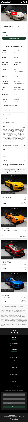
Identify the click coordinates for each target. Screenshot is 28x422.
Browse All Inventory (14, 38)
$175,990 (4, 203)
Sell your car (14, 364)
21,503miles (4, 232)
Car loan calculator (14, 357)
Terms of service (14, 374)
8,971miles (23, 297)
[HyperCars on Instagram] (16, 333)
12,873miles (23, 199)
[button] (21, 2)
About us (14, 360)
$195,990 (4, 268)
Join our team (14, 371)
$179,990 (4, 236)
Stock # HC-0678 (5, 293)
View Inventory (14, 353)
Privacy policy (14, 377)
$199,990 (4, 301)
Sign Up (14, 406)
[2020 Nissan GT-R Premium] (14, 249)
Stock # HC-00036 (6, 196)
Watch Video (9, 24)
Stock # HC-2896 (5, 228)
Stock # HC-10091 (5, 261)
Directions (14, 381)
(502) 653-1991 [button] (15, 345)
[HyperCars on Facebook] (11, 333)
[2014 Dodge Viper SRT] (14, 184)
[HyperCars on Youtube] (14, 333)
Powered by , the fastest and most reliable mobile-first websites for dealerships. (14, 416)
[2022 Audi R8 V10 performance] (14, 282)
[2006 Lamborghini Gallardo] (14, 217)
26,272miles (23, 264)
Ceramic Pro (14, 367)
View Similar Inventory (14, 41)
